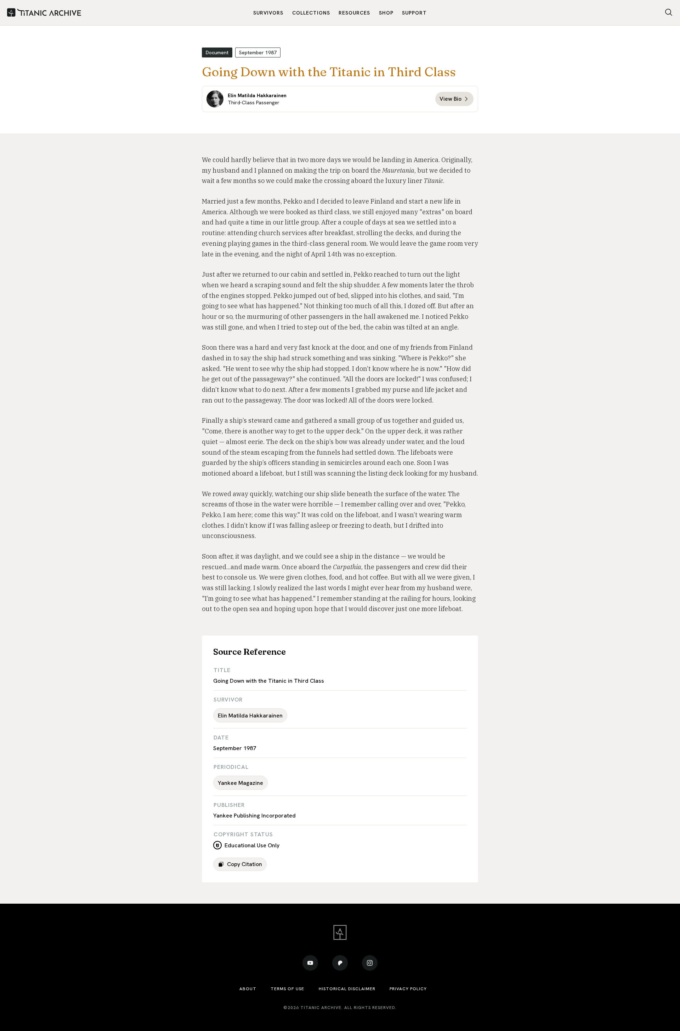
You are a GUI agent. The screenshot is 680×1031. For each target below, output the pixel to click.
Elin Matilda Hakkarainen (250, 715)
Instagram (370, 963)
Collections (311, 13)
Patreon (340, 963)
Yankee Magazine (240, 783)
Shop (386, 13)
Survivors (268, 13)
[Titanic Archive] (44, 12)
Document (217, 52)
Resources (354, 13)
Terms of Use (287, 989)
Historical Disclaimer (347, 989)
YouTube (310, 963)
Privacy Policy (408, 989)
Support (414, 13)
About (247, 989)
